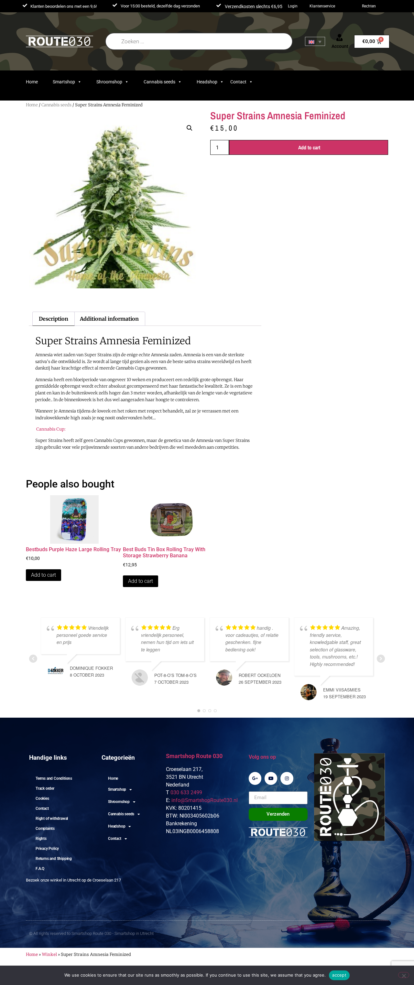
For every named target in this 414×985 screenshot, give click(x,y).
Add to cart (309, 147)
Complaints (45, 828)
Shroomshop (109, 81)
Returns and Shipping (54, 858)
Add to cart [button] (43, 575)
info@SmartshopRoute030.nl (204, 800)
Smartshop (64, 81)
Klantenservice (322, 6)
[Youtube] (271, 778)
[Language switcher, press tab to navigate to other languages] (315, 41)
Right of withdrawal (52, 818)
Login (293, 6)
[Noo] (403, 975)
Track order (45, 788)
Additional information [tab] (109, 319)
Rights (41, 838)
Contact (238, 81)
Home (32, 81)
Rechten (369, 6)
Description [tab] (53, 319)
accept (339, 975)
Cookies (42, 798)
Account (340, 46)
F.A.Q (40, 868)
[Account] (339, 37)
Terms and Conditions (54, 778)
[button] (189, 128)
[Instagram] (286, 778)
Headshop (207, 81)
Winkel (49, 954)
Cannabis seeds (159, 81)
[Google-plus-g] (255, 778)
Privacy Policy (47, 848)
